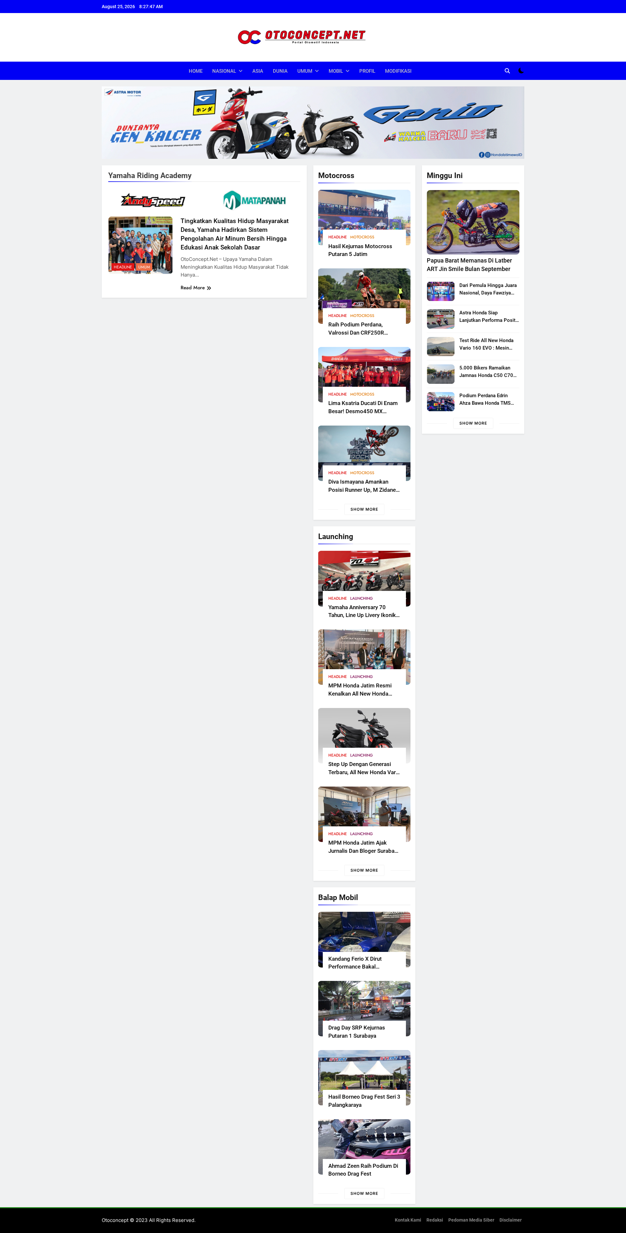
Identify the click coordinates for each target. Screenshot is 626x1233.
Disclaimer (510, 1220)
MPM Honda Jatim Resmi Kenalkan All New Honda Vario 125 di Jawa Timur (360, 694)
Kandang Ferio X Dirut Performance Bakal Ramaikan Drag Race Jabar (361, 967)
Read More (193, 287)
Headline (337, 237)
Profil (367, 71)
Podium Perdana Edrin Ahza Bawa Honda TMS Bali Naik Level (485, 403)
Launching (361, 598)
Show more (364, 509)
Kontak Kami (408, 1220)
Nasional (224, 71)
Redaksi (434, 1220)
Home (195, 71)
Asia (257, 71)
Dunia (280, 71)
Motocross (362, 237)
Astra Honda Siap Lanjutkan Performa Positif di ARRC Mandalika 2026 (488, 320)
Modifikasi (398, 71)
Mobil (336, 71)
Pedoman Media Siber (471, 1220)
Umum (304, 71)
